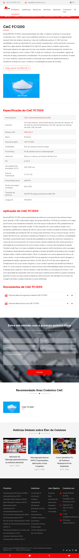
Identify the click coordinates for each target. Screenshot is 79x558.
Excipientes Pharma (38, 524)
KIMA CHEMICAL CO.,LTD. (24, 548)
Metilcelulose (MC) (9, 505)
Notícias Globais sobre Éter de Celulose (39, 430)
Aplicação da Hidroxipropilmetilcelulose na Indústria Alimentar (14, 459)
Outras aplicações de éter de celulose (38, 531)
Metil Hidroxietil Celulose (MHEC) (15, 502)
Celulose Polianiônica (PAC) (13, 536)
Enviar (39, 372)
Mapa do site (7, 550)
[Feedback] (69, 556)
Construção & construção (36, 494)
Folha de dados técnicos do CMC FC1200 (23, 303)
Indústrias (26, 9)
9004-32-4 (28, 132)
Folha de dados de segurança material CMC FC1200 (27, 295)
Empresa (57, 9)
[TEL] (49, 556)
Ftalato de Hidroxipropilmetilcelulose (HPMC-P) (16, 525)
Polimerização (36, 527)
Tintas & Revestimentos (36, 513)
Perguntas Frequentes (52, 506)
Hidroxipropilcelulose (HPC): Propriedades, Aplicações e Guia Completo (39, 461)
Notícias (47, 9)
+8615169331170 (69, 523)
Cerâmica (34, 499)
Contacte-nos (67, 10)
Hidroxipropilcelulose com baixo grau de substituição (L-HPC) (16, 531)
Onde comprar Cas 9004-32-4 (17, 68)
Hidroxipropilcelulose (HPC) (13, 517)
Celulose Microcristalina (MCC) (14, 539)
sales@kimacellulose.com (36, 2)
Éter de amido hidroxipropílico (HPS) (16, 520)
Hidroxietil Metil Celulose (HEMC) (15, 499)
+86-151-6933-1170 (13, 2)
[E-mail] (29, 556)
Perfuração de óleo (38, 508)
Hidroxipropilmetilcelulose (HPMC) (15, 493)
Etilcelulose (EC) (9, 508)
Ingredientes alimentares (35, 503)
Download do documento (53, 500)
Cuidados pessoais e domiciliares (38, 519)
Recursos (37, 9)
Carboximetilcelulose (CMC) (13, 511)
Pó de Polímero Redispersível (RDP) (16, 514)
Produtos (15, 9)
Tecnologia (52, 511)
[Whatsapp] (10, 556)
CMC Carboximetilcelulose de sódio (37, 117)
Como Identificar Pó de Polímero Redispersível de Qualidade (64, 461)
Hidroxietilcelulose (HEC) (12, 496)
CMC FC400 (28, 406)
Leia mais (14, 451)
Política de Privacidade (23, 550)
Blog (49, 496)
